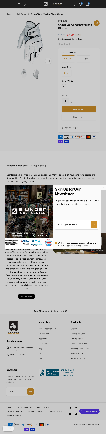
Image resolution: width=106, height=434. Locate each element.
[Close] (103, 187)
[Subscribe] (94, 224)
